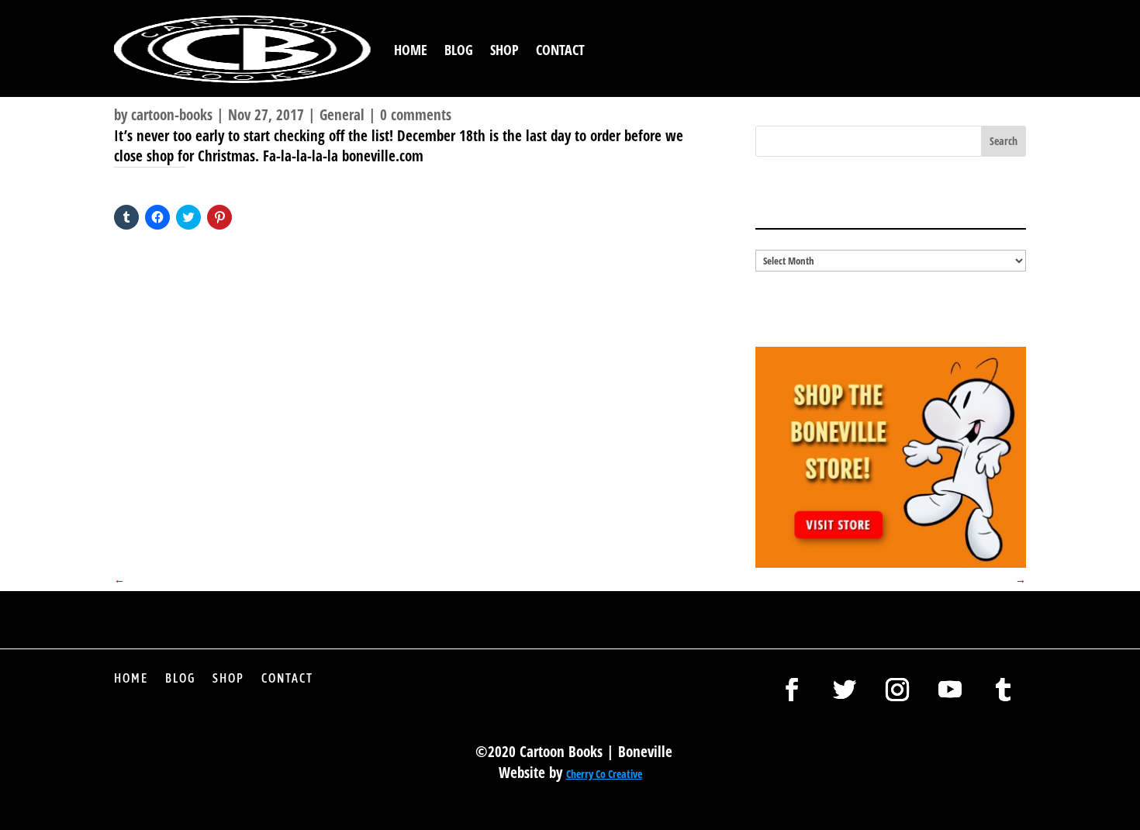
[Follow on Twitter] (844, 689)
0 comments (415, 115)
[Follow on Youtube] (950, 689)
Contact (560, 49)
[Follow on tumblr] (1002, 689)
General (342, 115)
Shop (504, 49)
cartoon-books (171, 115)
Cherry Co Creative (604, 773)
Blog (458, 49)
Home (410, 49)
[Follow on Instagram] (897, 689)
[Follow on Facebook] (792, 689)
